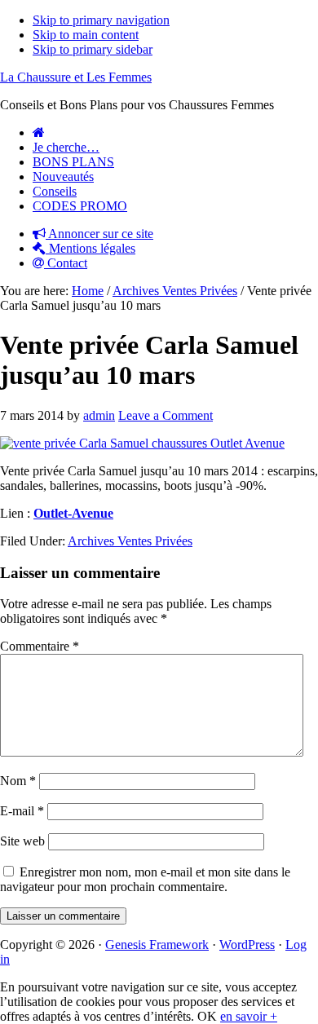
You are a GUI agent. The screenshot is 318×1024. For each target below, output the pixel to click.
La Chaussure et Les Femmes (76, 77)
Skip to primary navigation (101, 20)
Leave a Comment (165, 415)
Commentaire (39, 646)
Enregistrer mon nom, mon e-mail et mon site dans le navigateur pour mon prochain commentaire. (145, 879)
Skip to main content (86, 35)
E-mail (22, 811)
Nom (18, 781)
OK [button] (207, 1016)
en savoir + (248, 1016)
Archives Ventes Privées (130, 541)
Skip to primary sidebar (92, 49)
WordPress (247, 944)
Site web (22, 841)
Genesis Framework (157, 944)
